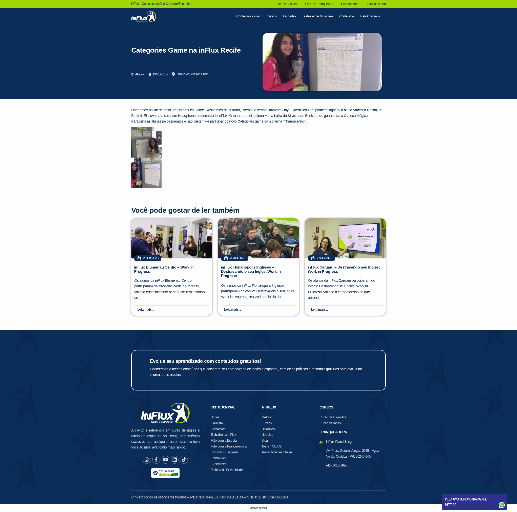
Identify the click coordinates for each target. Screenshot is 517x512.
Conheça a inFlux (248, 16)
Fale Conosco (370, 16)
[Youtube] (165, 459)
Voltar (454, 495)
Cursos (272, 16)
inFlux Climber (287, 4)
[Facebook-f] (156, 459)
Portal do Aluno (376, 4)
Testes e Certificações (317, 16)
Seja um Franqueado (319, 4)
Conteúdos (346, 16)
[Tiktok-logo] (184, 459)
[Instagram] (147, 459)
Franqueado (349, 4)
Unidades (289, 16)
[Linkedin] (175, 459)
